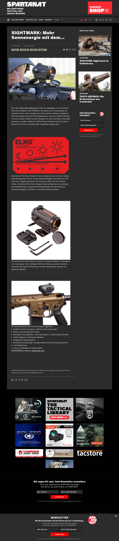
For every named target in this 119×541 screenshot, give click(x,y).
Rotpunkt (33, 50)
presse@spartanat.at (35, 373)
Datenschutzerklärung (68, 539)
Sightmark (42, 50)
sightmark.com (38, 350)
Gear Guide (24, 50)
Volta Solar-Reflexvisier (28, 108)
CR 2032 (15, 50)
